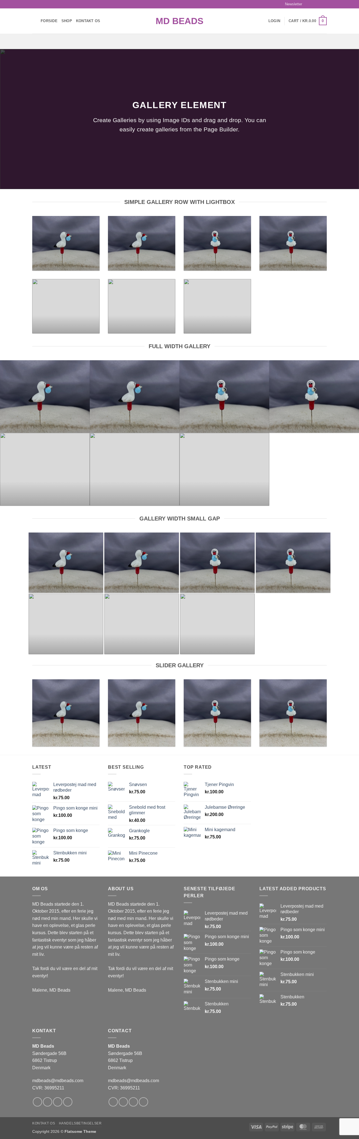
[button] (291, 4)
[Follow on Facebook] (308, 4)
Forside (49, 21)
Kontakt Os (88, 21)
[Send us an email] (324, 4)
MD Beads (179, 21)
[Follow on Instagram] (313, 4)
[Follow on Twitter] (318, 4)
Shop (66, 21)
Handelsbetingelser (80, 1123)
